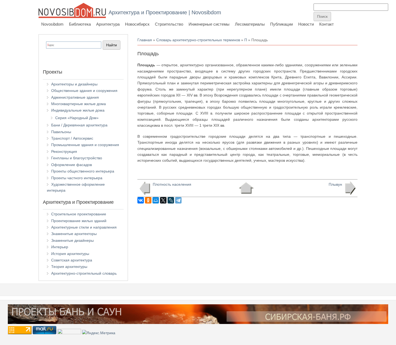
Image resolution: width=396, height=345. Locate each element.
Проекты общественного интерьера (82, 171)
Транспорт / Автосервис (72, 138)
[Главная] (72, 10)
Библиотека (80, 24)
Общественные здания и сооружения (84, 90)
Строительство (169, 24)
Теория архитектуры (69, 266)
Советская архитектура (71, 260)
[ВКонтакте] (140, 200)
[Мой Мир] (155, 200)
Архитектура (108, 24)
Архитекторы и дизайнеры (74, 84)
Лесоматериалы (250, 24)
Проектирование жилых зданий (78, 221)
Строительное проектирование (78, 214)
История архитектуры (70, 253)
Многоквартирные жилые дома (78, 104)
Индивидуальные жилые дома (78, 110)
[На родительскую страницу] (246, 188)
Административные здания (75, 97)
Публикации (281, 24)
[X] (163, 200)
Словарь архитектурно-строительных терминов (198, 40)
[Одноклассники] (148, 200)
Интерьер (59, 247)
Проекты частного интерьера (76, 178)
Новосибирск (137, 24)
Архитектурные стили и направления (84, 227)
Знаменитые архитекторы (74, 234)
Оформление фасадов (71, 165)
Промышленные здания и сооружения (85, 145)
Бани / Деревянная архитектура (79, 125)
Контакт (326, 24)
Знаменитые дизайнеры (72, 240)
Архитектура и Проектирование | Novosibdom (165, 12)
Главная (144, 40)
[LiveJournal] (171, 200)
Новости (306, 24)
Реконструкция (64, 151)
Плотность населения (172, 184)
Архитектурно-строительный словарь (84, 273)
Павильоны (61, 132)
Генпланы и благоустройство (76, 158)
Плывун (335, 184)
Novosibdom (52, 24)
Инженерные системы (209, 24)
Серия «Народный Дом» (77, 118)
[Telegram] (178, 200)
